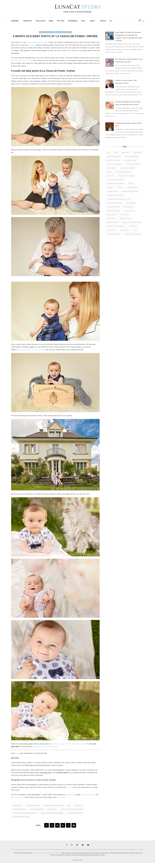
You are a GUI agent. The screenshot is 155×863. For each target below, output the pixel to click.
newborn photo (132, 187)
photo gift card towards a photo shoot (46, 746)
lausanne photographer (115, 179)
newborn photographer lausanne (118, 199)
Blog (83, 21)
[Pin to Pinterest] (57, 825)
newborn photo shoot (114, 203)
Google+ (62, 744)
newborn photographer (130, 191)
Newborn (14, 21)
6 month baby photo (33, 805)
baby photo (32, 45)
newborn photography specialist (37, 42)
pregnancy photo (71, 794)
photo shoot (124, 214)
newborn (110, 187)
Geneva (109, 172)
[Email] (88, 845)
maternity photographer (115, 183)
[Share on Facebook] (46, 825)
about (92, 21)
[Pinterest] (77, 845)
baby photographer (37, 809)
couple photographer (114, 164)
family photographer (127, 168)
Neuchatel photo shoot (21, 816)
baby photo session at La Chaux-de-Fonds (30, 349)
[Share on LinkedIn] (63, 825)
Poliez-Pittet (111, 218)
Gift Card (60, 21)
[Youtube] (82, 845)
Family (51, 21)
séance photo (124, 230)
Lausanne (110, 176)
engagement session (133, 164)
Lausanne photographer (126, 176)
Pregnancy (27, 21)
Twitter (68, 744)
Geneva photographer (123, 172)
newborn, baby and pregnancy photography (47, 853)
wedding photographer (133, 234)
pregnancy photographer (132, 222)
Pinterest (83, 744)
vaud (135, 230)
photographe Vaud (113, 211)
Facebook (54, 744)
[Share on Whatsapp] (68, 825)
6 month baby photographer (53, 805)
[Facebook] (66, 845)
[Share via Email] (73, 825)
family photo (52, 809)
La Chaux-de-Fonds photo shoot (71, 809)
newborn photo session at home (22, 60)
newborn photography (88, 794)
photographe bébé (113, 207)
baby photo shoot (130, 160)
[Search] (143, 21)
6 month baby (17, 805)
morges (131, 183)
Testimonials (73, 21)
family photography (17, 797)
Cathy (17, 753)
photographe (130, 203)
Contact (103, 21)
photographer (128, 207)
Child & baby (40, 21)
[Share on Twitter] (52, 825)
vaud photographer (114, 234)
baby (69, 805)
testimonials (61, 797)
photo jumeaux (129, 211)
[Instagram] (72, 845)
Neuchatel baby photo (75, 813)
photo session (111, 214)
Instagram (76, 744)
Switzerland (133, 226)
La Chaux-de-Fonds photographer (24, 813)
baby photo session (19, 809)
